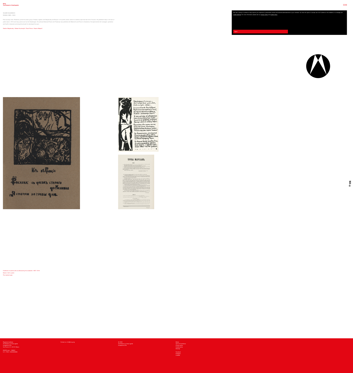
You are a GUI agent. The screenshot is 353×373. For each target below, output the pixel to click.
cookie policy (274, 14)
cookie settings (237, 14)
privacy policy (264, 14)
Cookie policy (179, 347)
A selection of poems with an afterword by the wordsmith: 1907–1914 (21, 270)
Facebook (178, 352)
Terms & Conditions (181, 343)
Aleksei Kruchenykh (20, 28)
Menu (346, 5)
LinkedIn (178, 355)
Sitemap (178, 348)
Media (177, 342)
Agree (235, 31)
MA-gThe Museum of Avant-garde (11, 4)
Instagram (178, 353)
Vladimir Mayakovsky (8, 28)
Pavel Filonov (29, 28)
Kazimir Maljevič (38, 28)
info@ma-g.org (71, 342)
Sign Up (344, 5)
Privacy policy (179, 345)
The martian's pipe (7, 275)
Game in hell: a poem (8, 273)
